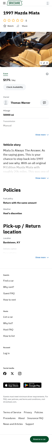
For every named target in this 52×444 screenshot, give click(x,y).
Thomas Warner (20, 102)
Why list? (8, 323)
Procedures (9, 418)
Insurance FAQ (35, 418)
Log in (6, 353)
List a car (8, 316)
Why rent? (8, 287)
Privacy (28, 412)
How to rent (9, 299)
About (21, 418)
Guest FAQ (9, 293)
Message (44, 103)
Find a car (8, 280)
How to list (9, 335)
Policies (39, 412)
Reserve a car (39, 439)
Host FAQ (8, 329)
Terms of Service (12, 412)
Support (29, 423)
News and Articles (13, 423)
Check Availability (14, 87)
